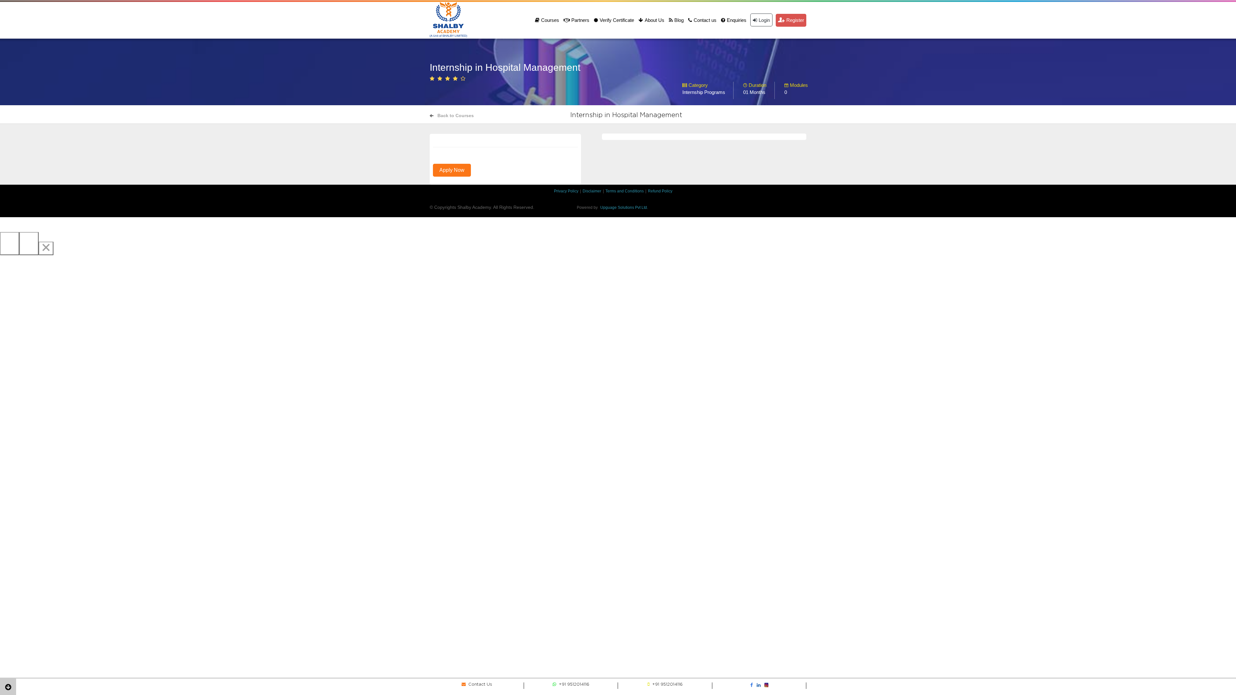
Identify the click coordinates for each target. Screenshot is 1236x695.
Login (764, 20)
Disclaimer (592, 191)
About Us (654, 20)
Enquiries (736, 20)
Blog (679, 20)
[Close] (46, 248)
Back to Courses (455, 115)
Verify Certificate (617, 20)
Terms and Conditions (624, 191)
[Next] (29, 243)
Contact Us (479, 684)
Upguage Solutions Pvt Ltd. (624, 207)
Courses (550, 20)
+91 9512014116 (572, 684)
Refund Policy (660, 191)
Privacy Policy (566, 191)
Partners (580, 20)
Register (795, 20)
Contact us (705, 20)
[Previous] (9, 243)
